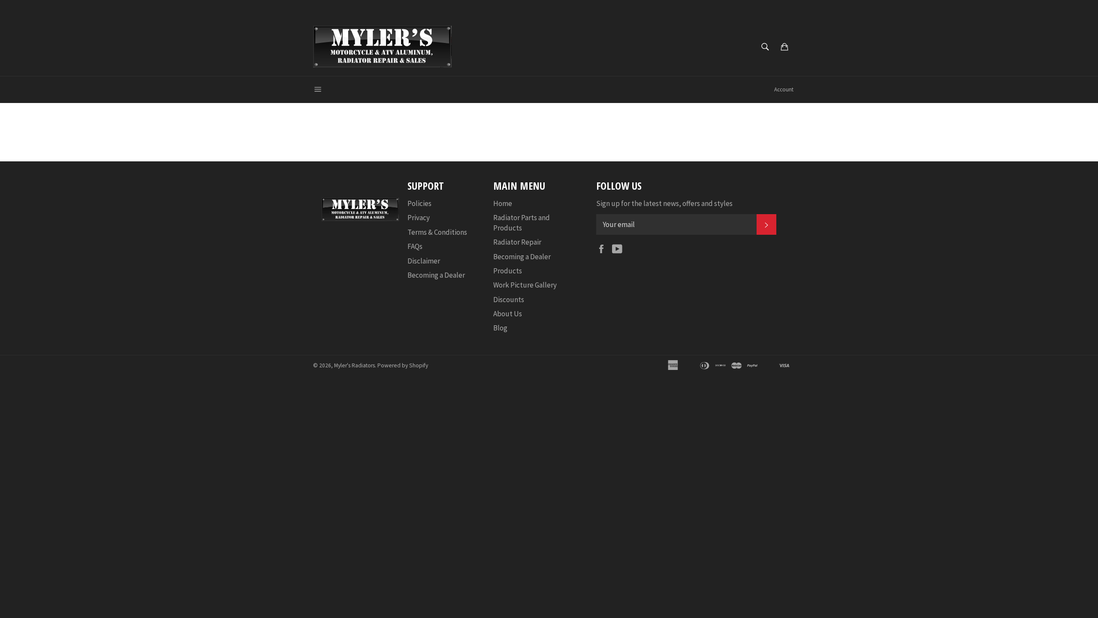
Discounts (508, 299)
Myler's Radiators (354, 365)
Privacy (418, 217)
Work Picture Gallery (525, 285)
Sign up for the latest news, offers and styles (664, 203)
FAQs (414, 246)
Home (502, 203)
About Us (507, 313)
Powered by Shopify (402, 365)
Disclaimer (423, 261)
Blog (500, 328)
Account (783, 89)
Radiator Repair (517, 242)
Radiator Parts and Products (521, 222)
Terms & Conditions (437, 232)
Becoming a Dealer (436, 275)
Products (507, 271)
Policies (419, 203)
